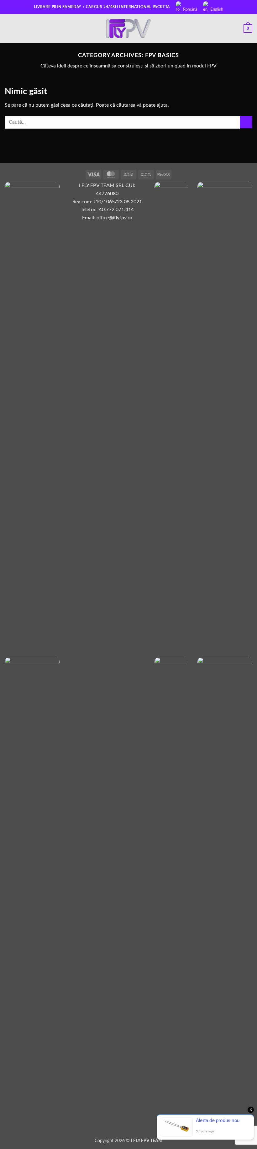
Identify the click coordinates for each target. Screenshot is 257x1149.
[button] (8, 28)
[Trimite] (246, 122)
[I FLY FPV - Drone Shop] (128, 28)
